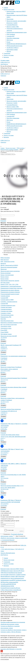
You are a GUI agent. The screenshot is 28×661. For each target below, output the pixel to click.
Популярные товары (6, 334)
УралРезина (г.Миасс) (12, 47)
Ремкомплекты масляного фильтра (10, 290)
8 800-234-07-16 (5, 62)
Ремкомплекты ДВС (6, 317)
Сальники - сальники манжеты (9, 301)
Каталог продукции (9, 9)
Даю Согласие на (14, 538)
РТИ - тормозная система (7, 261)
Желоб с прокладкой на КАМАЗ (9, 265)
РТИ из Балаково (5, 257)
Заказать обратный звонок (8, 553)
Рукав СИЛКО (4, 332)
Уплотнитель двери (6, 326)
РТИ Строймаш (11, 34)
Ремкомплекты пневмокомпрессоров (17, 32)
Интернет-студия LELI (15, 649)
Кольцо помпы (5, 278)
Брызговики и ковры (12, 49)
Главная (6, 7)
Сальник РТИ (4, 303)
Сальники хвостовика (6, 311)
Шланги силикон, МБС (13, 26)
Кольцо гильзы (5, 277)
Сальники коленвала (6, 309)
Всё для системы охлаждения (9, 324)
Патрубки (3, 318)
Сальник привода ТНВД (7, 299)
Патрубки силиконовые (13, 38)
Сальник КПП (4, 298)
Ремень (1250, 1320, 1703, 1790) (9, 284)
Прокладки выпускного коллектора (10, 271)
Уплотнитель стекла (6, 328)
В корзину (3, 219)
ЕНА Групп (10, 40)
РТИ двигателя (5, 259)
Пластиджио (10, 19)
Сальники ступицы (6, 313)
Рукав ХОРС (4, 330)
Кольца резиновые (6, 273)
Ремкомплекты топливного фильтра (10, 292)
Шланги (9, 51)
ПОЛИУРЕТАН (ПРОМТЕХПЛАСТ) (16, 44)
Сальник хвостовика (6, 307)
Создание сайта (5, 649)
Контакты (6, 57)
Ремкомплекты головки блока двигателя (11, 288)
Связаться (3, 75)
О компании (7, 53)
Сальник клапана (5, 296)
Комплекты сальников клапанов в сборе (11, 322)
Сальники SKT (10, 36)
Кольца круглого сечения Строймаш (9, 149)
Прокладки (4, 269)
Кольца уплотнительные (7, 275)
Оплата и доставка (9, 55)
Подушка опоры (5, 282)
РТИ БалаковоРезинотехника (14, 45)
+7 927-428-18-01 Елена (7, 549)
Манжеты (3, 263)
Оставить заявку (5, 60)
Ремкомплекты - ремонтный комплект (11, 286)
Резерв (8, 42)
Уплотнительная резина (7, 315)
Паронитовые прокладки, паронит (10, 280)
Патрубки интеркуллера (7, 320)
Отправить (3, 543)
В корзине (3, 221)
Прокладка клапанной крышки (9, 267)
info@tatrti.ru (4, 64)
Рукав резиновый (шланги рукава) (10, 294)
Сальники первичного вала (8, 305)
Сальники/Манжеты (12, 24)
